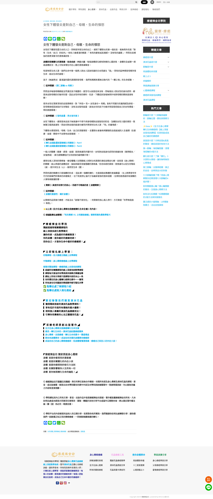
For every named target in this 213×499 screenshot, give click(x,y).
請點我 (83, 431)
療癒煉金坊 (70, 31)
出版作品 (113, 9)
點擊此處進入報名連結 (59, 290)
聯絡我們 (156, 9)
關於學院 (72, 9)
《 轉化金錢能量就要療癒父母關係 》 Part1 (62, 142)
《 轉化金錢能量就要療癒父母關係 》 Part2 (62, 145)
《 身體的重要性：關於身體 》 (56, 194)
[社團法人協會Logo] (156, 39)
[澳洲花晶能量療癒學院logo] (156, 30)
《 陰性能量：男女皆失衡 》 (68, 115)
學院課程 (82, 9)
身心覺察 (91, 9)
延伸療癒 (134, 9)
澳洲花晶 (102, 9)
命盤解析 (147, 80)
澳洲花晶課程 (149, 99)
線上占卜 (147, 76)
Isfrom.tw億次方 (163, 497)
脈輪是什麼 (148, 66)
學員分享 (123, 9)
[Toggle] (168, 57)
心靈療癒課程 (149, 90)
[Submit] (136, 2)
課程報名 (145, 9)
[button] (152, 2)
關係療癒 (59, 21)
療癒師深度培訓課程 (152, 95)
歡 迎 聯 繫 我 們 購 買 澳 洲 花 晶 (64, 300)
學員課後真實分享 (151, 85)
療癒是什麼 (148, 57)
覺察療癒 (52, 21)
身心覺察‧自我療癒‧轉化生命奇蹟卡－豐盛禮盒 (67, 334)
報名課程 (208, 479)
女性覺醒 (46, 21)
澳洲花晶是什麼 (150, 61)
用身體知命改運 (150, 71)
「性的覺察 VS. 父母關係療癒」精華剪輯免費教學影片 (87, 214)
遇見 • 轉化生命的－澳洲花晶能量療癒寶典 (64, 331)
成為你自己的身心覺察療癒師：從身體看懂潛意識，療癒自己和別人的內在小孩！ (81, 340)
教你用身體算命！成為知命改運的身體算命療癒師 (67, 337)
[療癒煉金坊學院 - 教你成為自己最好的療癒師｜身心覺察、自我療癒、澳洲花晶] (54, 9)
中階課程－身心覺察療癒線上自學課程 (60, 260)
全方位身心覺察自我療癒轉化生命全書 (62, 328)
